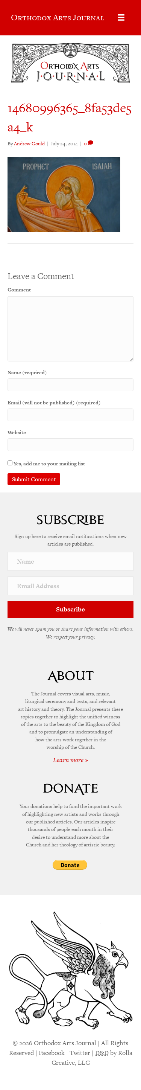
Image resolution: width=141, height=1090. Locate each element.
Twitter (80, 1052)
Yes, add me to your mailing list (48, 463)
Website (17, 432)
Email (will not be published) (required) (54, 402)
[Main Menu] (121, 17)
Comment (19, 289)
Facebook (52, 1052)
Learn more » (70, 759)
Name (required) (27, 372)
